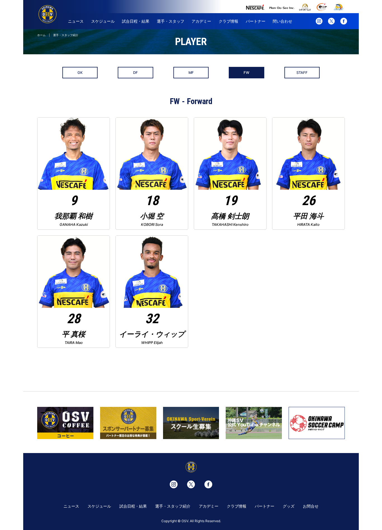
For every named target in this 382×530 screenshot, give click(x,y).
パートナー (255, 21)
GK (80, 73)
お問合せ (311, 506)
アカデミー (201, 21)
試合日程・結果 (135, 21)
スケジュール (103, 21)
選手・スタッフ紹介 (172, 506)
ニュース (76, 21)
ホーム (41, 35)
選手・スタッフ (170, 21)
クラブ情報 (228, 21)
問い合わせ (282, 21)
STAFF (302, 73)
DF (135, 73)
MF (191, 73)
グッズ (288, 506)
